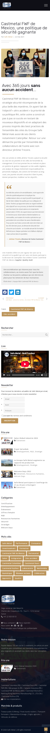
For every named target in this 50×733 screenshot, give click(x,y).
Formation (24, 548)
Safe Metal (8, 37)
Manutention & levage (18, 714)
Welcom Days (7, 527)
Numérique (7, 573)
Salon (4, 558)
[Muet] (42, 375)
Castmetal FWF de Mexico (22, 309)
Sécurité (4, 521)
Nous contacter (9, 623)
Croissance (36, 543)
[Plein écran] (46, 375)
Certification (6, 503)
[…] (2, 654)
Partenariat (34, 553)
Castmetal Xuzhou (10, 568)
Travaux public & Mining (10, 712)
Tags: (3, 309)
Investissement (8, 548)
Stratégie (5, 524)
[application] (25, 364)
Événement (6, 509)
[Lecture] (4, 375)
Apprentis (6, 578)
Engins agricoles (34, 714)
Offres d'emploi (8, 512)
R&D (3, 515)
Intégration (16, 558)
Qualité (18, 578)
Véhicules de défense (9, 717)
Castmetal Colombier (11, 563)
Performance (21, 543)
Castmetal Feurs (32, 563)
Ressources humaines (10, 518)
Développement (8, 506)
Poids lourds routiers (28, 712)
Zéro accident (9, 314)
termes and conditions (22, 416)
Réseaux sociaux (23, 573)
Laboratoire (28, 568)
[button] (5, 292)
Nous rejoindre (24, 623)
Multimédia (42, 568)
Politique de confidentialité (27, 628)
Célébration (39, 573)
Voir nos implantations (11, 699)
